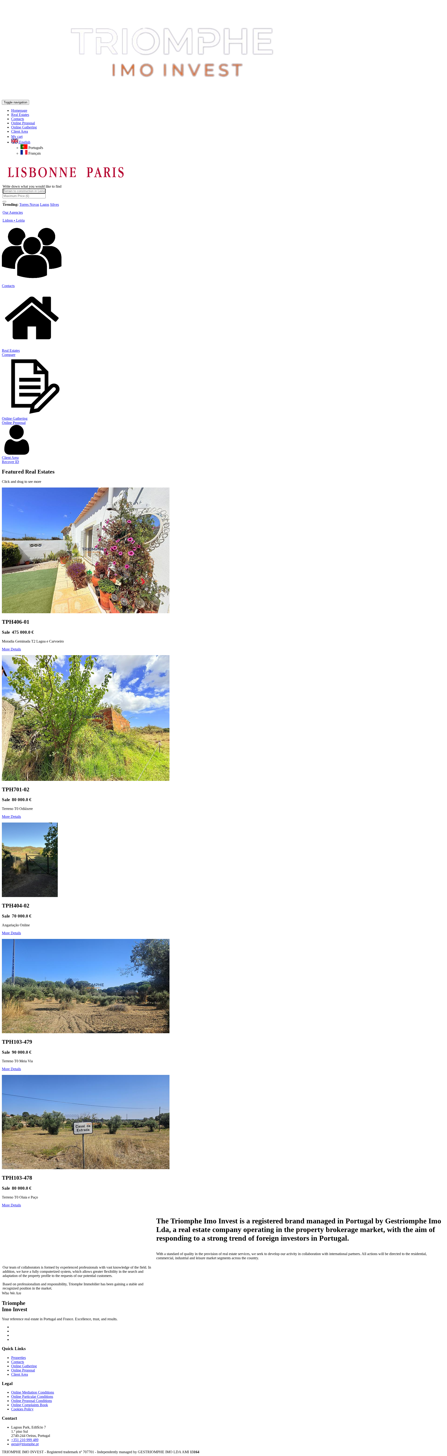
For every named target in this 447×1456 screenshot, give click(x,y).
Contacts (8, 286)
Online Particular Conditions (32, 1396)
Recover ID (10, 462)
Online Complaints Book (29, 1405)
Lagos (44, 205)
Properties (18, 1358)
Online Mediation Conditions (32, 1392)
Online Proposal (14, 423)
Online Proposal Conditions (31, 1401)
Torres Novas (29, 205)
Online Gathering (14, 418)
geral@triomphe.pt (25, 1444)
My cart (17, 137)
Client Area (10, 458)
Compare (8, 355)
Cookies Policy (22, 1409)
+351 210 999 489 (24, 1440)
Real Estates (11, 350)
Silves (54, 205)
